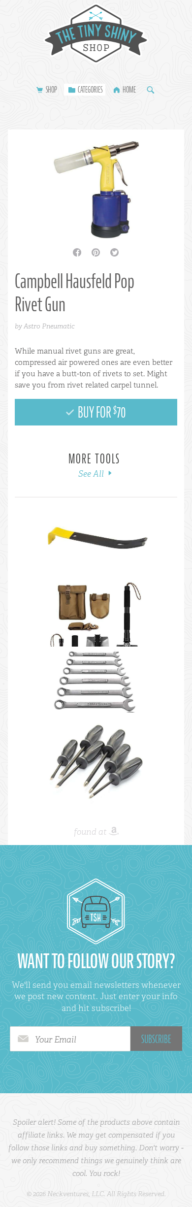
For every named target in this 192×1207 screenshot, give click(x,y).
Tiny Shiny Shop (96, 33)
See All (92, 473)
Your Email (55, 1039)
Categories (90, 90)
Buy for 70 (101, 412)
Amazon (114, 832)
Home (129, 90)
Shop (51, 90)
